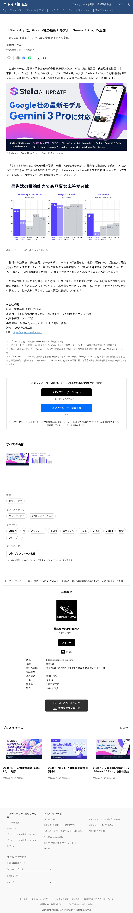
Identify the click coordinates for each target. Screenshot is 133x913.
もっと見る (125, 728)
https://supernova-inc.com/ (59, 660)
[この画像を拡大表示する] (17, 459)
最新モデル (68, 530)
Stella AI (13, 530)
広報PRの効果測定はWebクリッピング (60, 842)
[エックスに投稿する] (18, 58)
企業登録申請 (104, 4)
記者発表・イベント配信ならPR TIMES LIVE (63, 831)
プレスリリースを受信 (83, 4)
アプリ (42, 10)
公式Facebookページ (16, 862)
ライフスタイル (103, 10)
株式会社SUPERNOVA (45, 581)
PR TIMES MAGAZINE (53, 836)
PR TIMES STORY (51, 819)
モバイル (31, 10)
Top (4, 10)
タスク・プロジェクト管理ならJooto (104, 819)
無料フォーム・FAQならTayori (102, 825)
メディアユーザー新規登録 (66, 408)
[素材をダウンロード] (38, 58)
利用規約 (76, 899)
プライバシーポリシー (41, 899)
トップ (8, 581)
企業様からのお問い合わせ (51, 904)
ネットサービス (17, 516)
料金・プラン (12, 828)
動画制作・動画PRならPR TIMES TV (59, 825)
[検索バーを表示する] (128, 4)
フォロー (66, 642)
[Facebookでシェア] (23, 58)
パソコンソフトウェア (41, 516)
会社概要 (24, 899)
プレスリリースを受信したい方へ (21, 834)
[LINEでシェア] (29, 58)
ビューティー (68, 10)
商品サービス (15, 501)
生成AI (53, 530)
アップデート (37, 530)
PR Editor (48, 848)
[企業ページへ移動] (66, 611)
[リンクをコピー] (44, 58)
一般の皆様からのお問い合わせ (80, 904)
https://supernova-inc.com (27, 332)
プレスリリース (22, 581)
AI (24, 530)
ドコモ (83, 530)
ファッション (85, 10)
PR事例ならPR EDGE (98, 831)
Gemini (96, 530)
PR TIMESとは (13, 822)
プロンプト (14, 537)
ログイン (118, 4)
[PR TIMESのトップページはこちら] (18, 4)
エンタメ (53, 10)
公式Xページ (12, 876)
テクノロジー (16, 10)
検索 (121, 530)
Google (109, 530)
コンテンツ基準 (61, 899)
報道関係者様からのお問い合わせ (98, 899)
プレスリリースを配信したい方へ (21, 840)
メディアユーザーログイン (66, 392)
